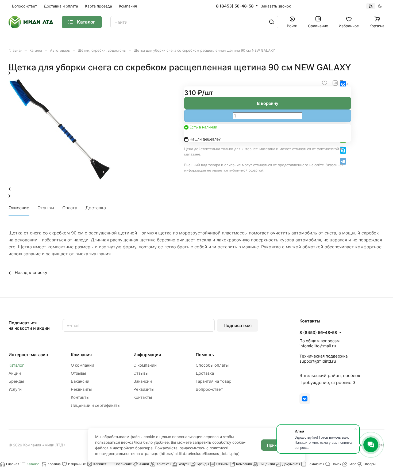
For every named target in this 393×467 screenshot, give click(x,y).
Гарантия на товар (213, 381)
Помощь (205, 354)
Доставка (96, 207)
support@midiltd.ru (317, 361)
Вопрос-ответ (209, 389)
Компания (81, 354)
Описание (19, 207)
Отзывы (45, 207)
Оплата (69, 207)
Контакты (80, 397)
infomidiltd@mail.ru (317, 345)
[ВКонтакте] (304, 398)
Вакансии (80, 381)
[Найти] (271, 22)
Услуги (15, 389)
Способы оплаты (212, 365)
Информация (147, 354)
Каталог (16, 365)
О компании (82, 365)
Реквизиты (81, 389)
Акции (15, 373)
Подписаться (238, 325)
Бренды (16, 381)
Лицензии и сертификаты (95, 405)
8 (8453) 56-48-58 (235, 6)
